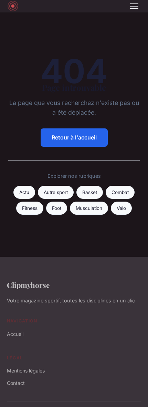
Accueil (15, 334)
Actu (24, 192)
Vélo (121, 208)
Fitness (30, 208)
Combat (120, 192)
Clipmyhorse (28, 285)
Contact (16, 383)
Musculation (89, 208)
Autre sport (56, 192)
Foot (56, 208)
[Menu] (134, 6)
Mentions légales (26, 371)
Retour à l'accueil (74, 137)
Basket (89, 192)
